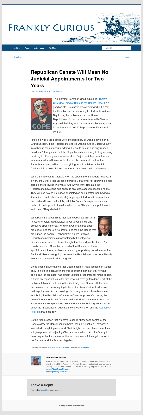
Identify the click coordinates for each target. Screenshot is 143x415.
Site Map (52, 47)
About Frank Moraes (60, 369)
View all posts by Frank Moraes (59, 371)
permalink (85, 347)
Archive (16, 47)
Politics (52, 347)
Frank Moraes (56, 91)
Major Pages (39, 47)
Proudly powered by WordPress (71, 405)
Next (128, 57)
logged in (44, 390)
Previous (17, 57)
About (27, 47)
